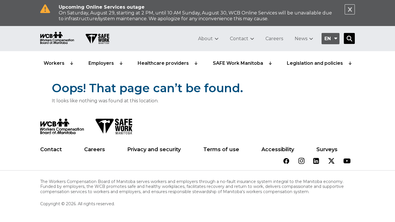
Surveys (326, 149)
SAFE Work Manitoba (238, 63)
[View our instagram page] (301, 161)
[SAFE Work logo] (113, 128)
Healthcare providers (163, 63)
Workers (54, 63)
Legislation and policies (315, 63)
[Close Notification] (350, 9)
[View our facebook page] (286, 161)
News (301, 38)
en (327, 38)
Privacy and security (154, 149)
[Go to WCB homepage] (57, 38)
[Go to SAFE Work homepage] (97, 39)
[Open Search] (349, 38)
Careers (274, 38)
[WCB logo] (62, 128)
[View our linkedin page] (316, 161)
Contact (239, 38)
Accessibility (277, 149)
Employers (101, 63)
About (205, 38)
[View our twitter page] (331, 161)
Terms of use (221, 149)
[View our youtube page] (347, 161)
